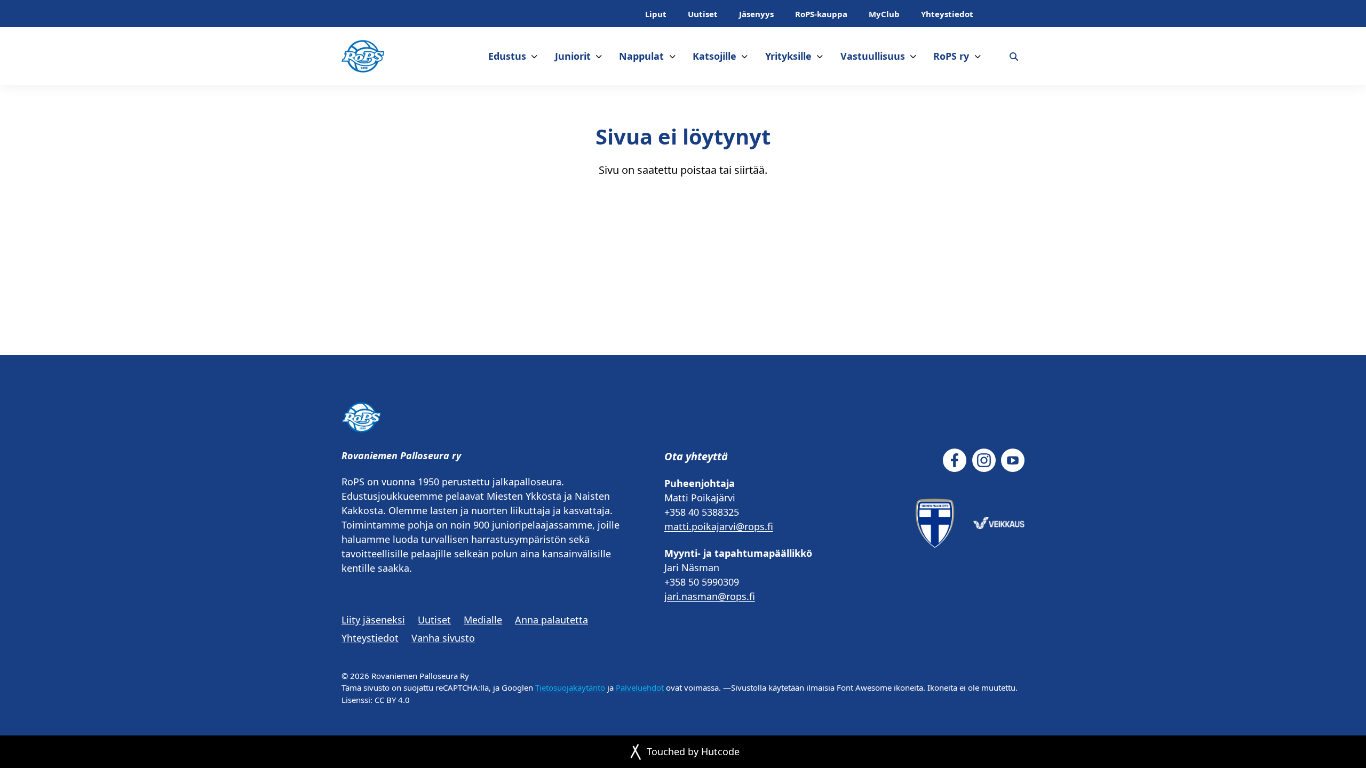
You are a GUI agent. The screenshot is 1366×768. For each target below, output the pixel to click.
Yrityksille (788, 56)
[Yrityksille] (820, 56)
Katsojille (714, 56)
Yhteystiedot (947, 14)
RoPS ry (951, 56)
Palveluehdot (640, 687)
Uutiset (703, 14)
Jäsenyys (756, 14)
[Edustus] (534, 56)
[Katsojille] (744, 56)
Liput (655, 14)
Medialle (483, 619)
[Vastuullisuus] (913, 56)
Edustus (507, 56)
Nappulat (641, 56)
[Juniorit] (599, 56)
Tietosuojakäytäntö (570, 687)
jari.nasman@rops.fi (709, 596)
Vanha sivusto (443, 637)
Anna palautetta (551, 619)
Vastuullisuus (872, 56)
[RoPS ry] (978, 56)
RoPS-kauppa (821, 14)
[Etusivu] (363, 56)
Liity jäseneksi (373, 619)
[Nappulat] (672, 56)
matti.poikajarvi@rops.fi (718, 526)
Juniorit (573, 56)
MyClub (884, 14)
